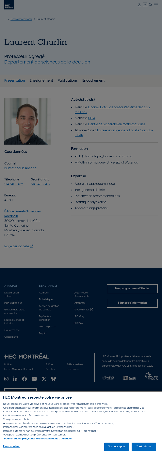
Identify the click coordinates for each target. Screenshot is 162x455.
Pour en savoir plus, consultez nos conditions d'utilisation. (38, 438)
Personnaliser (11, 446)
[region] (81, 423)
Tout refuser (144, 446)
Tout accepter (116, 446)
